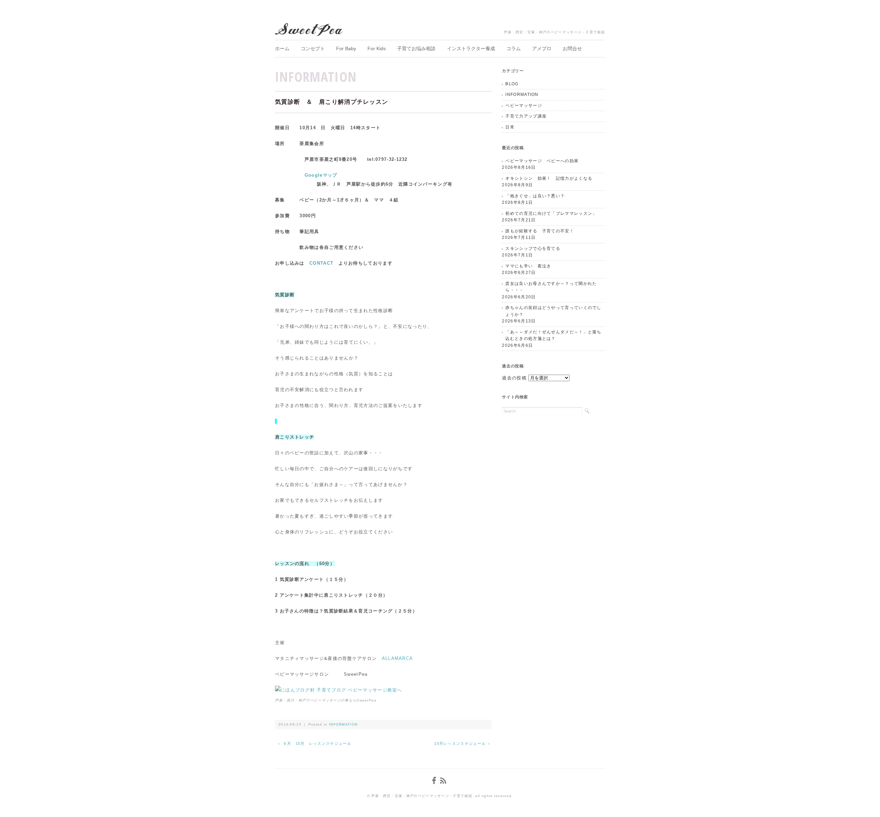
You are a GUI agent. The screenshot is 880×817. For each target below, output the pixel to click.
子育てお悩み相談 (416, 48)
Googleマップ (321, 175)
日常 (510, 127)
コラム (513, 48)
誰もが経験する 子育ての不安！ (539, 231)
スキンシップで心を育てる (532, 248)
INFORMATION (315, 76)
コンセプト (313, 48)
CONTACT (321, 263)
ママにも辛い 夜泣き (528, 266)
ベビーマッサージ (523, 105)
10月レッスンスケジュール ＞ (463, 743)
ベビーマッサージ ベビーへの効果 (542, 160)
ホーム (282, 48)
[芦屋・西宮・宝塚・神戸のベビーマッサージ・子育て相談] (309, 28)
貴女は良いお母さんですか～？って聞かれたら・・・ (551, 287)
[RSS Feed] (444, 780)
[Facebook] (435, 780)
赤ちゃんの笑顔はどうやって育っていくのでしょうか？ (553, 311)
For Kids (376, 48)
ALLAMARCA (397, 658)
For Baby (346, 48)
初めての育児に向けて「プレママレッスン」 (551, 213)
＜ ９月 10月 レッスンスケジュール (316, 743)
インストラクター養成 (471, 48)
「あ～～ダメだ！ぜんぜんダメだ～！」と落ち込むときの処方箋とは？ (553, 335)
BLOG (511, 83)
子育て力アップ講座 (526, 116)
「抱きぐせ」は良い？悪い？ (535, 196)
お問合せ (572, 48)
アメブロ (541, 48)
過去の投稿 (514, 377)
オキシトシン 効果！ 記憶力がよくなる (548, 178)
